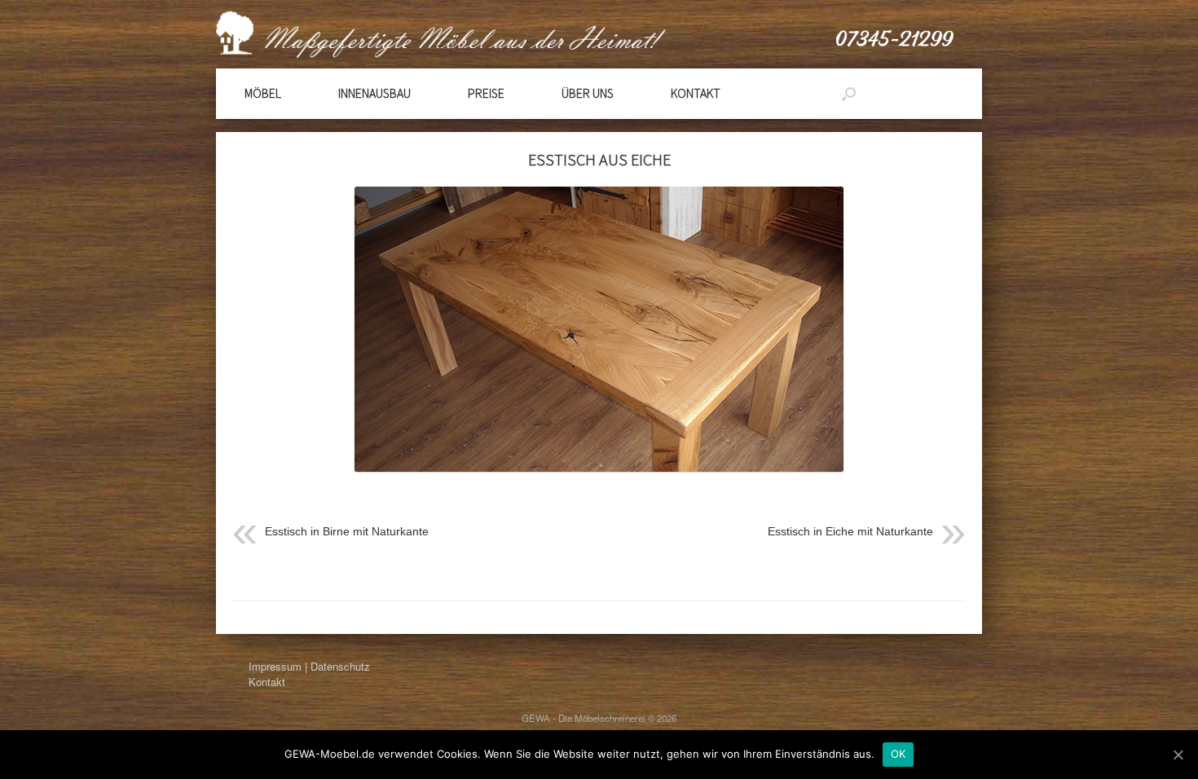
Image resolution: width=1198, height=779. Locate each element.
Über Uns (588, 93)
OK (898, 753)
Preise (486, 93)
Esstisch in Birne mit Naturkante (347, 531)
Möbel (262, 93)
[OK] (1177, 754)
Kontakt (695, 93)
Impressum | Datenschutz (309, 666)
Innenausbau (374, 93)
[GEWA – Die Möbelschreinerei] (569, 34)
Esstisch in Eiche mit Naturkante (850, 531)
